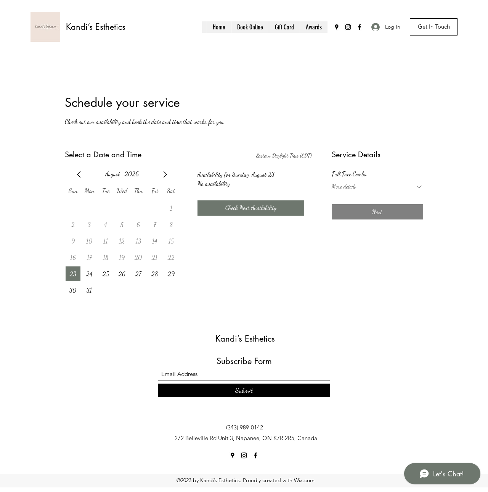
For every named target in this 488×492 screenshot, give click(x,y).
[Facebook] (359, 27)
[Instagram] (348, 27)
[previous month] (78, 174)
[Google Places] (336, 27)
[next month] (165, 174)
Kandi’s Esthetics (95, 26)
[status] (284, 156)
